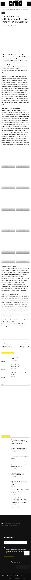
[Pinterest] (14, 29)
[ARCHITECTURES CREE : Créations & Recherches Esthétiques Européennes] (15, 524)
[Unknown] (15, 385)
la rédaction (7, 25)
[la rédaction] (2, 25)
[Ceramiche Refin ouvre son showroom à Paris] (6, 367)
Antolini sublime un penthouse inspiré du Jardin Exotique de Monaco (8, 346)
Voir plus (15, 507)
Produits (7, 9)
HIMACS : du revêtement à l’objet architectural (19, 373)
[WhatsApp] (18, 29)
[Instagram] (22, 567)
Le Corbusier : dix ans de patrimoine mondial (20, 457)
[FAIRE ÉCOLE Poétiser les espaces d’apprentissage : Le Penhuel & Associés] (6, 492)
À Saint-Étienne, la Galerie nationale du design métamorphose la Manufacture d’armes (20, 441)
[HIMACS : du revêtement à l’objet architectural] (6, 375)
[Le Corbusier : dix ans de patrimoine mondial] (6, 459)
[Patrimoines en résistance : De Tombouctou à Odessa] (6, 467)
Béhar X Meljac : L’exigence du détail (19, 357)
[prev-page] (2, 381)
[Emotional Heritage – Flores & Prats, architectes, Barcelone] (6, 451)
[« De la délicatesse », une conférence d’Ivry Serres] (6, 475)
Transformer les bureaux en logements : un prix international (23, 346)
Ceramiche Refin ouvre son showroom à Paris (18, 365)
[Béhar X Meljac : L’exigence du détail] (6, 359)
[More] (21, 29)
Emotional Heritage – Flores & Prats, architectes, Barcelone (19, 449)
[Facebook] (7, 29)
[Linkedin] (27, 567)
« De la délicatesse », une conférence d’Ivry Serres (17, 473)
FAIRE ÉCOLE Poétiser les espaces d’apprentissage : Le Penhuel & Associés (20, 491)
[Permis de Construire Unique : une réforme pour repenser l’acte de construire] (6, 484)
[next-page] (5, 381)
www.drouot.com (21, 326)
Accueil (3, 9)
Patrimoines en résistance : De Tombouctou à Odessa (18, 465)
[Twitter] (11, 29)
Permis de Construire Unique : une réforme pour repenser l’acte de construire (19, 483)
